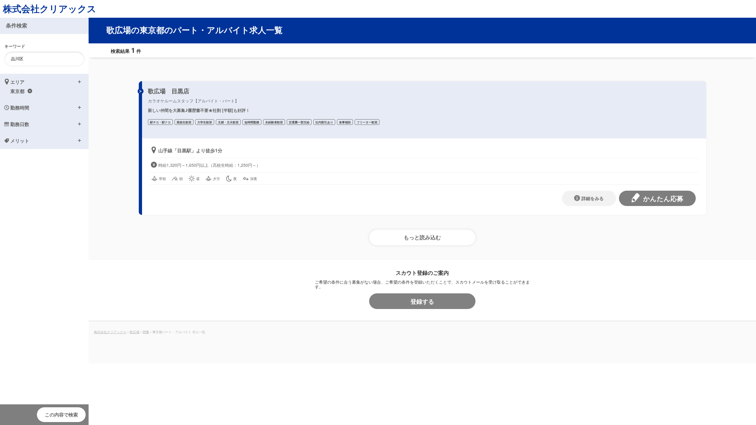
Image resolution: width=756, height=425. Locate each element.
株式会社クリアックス (49, 8)
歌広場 (134, 331)
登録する (422, 301)
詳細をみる (592, 198)
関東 (146, 331)
